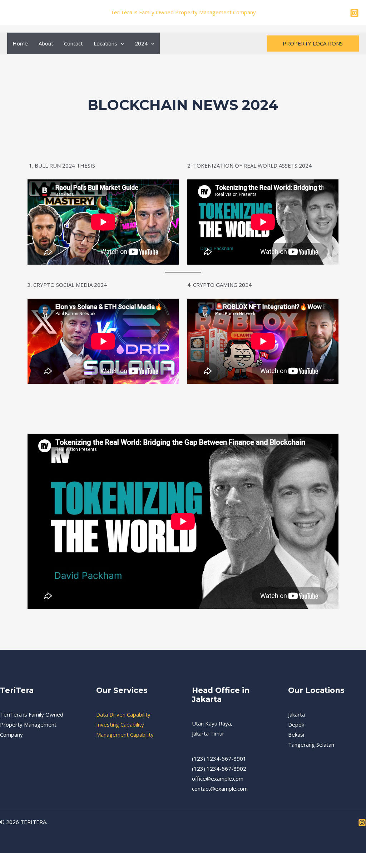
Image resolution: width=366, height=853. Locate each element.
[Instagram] (354, 13)
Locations (105, 43)
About (46, 43)
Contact (73, 43)
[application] (120, 43)
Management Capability (125, 734)
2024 (141, 43)
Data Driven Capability (123, 714)
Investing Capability (120, 724)
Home (20, 43)
